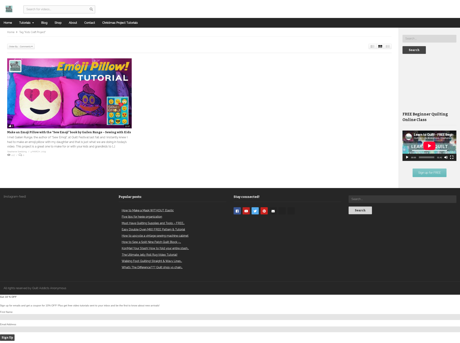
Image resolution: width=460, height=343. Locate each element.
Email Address (8, 324)
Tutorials (25, 22)
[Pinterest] (264, 210)
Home (8, 22)
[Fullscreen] (452, 157)
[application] (429, 146)
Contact (89, 22)
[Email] (273, 210)
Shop (58, 22)
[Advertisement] (429, 82)
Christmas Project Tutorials (120, 22)
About (73, 22)
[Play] (407, 157)
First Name (6, 311)
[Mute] (446, 157)
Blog (44, 22)
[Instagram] (282, 210)
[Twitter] (255, 210)
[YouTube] (246, 210)
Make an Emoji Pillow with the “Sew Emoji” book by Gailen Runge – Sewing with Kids (69, 132)
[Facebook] (237, 210)
